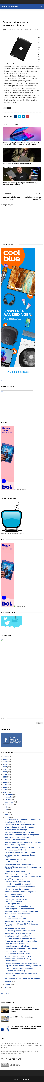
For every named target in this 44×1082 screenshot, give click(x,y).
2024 (5, 762)
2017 (5, 779)
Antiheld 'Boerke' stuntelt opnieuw (23, 1017)
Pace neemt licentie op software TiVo (19, 976)
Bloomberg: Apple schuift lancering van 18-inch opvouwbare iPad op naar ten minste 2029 (21, 144)
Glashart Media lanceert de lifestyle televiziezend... (18, 960)
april (7, 815)
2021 (5, 769)
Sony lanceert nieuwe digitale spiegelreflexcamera (16, 900)
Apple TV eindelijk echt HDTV (16, 919)
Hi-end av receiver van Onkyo (16, 830)
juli (6, 807)
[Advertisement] (22, 691)
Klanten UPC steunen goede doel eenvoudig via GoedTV (23, 868)
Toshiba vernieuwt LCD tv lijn (16, 850)
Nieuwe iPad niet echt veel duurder (18, 933)
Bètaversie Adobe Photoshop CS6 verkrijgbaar (22, 847)
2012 (5, 792)
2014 (5, 787)
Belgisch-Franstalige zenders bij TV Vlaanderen (23, 819)
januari (8, 984)
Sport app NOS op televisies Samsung (19, 881)
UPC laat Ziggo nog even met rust (18, 956)
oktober (8, 799)
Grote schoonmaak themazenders (18, 837)
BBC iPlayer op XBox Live (14, 862)
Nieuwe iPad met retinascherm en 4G (19, 921)
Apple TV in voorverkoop (14, 879)
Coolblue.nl (4, 381)
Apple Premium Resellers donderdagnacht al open (22, 856)
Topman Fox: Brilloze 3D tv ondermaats (20, 824)
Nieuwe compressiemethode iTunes (18, 914)
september (9, 802)
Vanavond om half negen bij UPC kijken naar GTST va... (22, 925)
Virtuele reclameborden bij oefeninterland (21, 949)
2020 (5, 772)
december (9, 794)
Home (4, 17)
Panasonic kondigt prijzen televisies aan (20, 938)
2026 (5, 757)
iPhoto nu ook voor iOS (13, 916)
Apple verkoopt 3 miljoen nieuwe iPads (19, 864)
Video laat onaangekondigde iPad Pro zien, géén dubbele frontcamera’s (22, 184)
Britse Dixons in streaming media (17, 943)
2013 (5, 790)
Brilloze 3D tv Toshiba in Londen (17, 889)
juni (6, 810)
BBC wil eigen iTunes (13, 904)
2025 (5, 759)
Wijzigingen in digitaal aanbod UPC (18, 936)
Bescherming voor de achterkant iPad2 (20, 931)
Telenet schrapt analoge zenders (17, 951)
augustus (9, 804)
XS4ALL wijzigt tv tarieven (15, 871)
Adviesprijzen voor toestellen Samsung (20, 852)
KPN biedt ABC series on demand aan (19, 968)
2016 (5, 782)
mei (6, 812)
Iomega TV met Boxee (13, 894)
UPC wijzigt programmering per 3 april (19, 874)
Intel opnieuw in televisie (14, 897)
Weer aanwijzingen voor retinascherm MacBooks (23, 842)
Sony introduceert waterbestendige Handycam (23, 966)
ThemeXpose (25, 1079)
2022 (5, 767)
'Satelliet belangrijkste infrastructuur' (19, 832)
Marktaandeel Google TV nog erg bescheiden (22, 978)
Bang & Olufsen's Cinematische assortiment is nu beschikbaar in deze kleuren (24, 1009)
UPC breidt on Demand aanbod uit (18, 906)
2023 (5, 764)
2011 (5, 987)
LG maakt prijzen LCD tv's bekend (18, 884)
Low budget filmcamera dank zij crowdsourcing (23, 876)
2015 (5, 784)
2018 (5, 777)
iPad (9, 17)
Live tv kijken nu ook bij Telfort (17, 946)
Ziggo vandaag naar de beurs (16, 859)
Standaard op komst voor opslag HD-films (21, 963)
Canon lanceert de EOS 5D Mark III (17, 954)
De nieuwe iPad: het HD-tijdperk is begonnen (22, 835)
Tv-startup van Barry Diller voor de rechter (21, 941)
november (9, 797)
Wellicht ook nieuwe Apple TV (16, 928)
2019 (5, 774)
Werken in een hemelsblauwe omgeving (20, 892)
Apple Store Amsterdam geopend (17, 971)
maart (7, 817)
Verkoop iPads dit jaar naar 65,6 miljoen (20, 887)
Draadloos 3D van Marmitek (15, 840)
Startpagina (5, 993)
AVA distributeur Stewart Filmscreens (19, 827)
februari (8, 982)
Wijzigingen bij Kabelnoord (15, 822)
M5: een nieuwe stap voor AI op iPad (17, 164)
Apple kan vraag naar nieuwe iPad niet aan (21, 911)
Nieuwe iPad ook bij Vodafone (16, 845)
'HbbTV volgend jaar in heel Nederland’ (19, 909)
